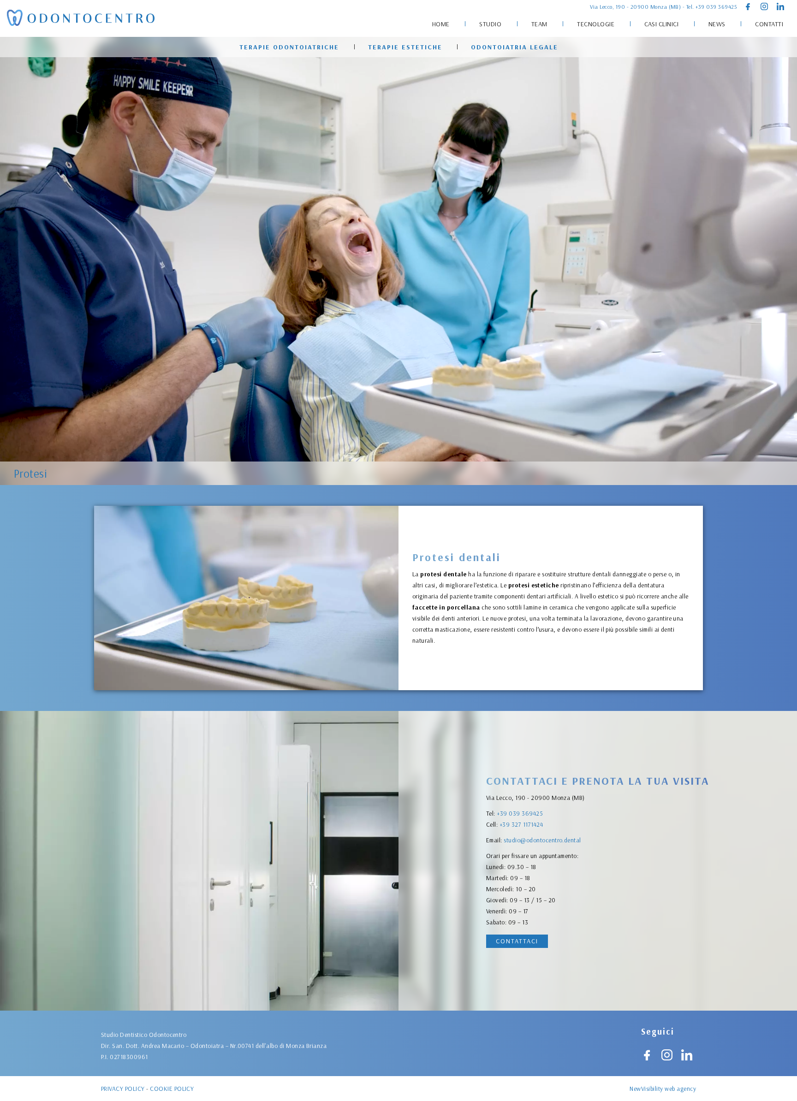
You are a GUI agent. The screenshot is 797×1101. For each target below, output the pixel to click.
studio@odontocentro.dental (542, 840)
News (717, 24)
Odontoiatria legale (514, 47)
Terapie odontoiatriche (289, 47)
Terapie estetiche (405, 47)
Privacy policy (123, 1088)
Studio (490, 24)
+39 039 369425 (716, 6)
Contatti (769, 24)
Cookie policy (172, 1088)
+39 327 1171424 (521, 824)
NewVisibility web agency (663, 1088)
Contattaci (517, 941)
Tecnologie (595, 24)
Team (539, 24)
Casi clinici (661, 24)
